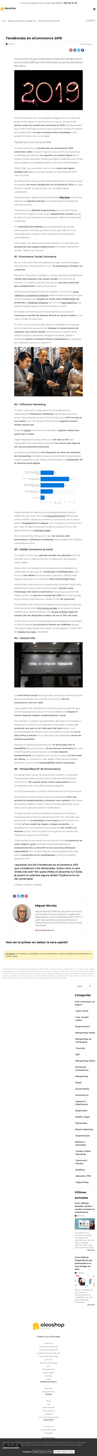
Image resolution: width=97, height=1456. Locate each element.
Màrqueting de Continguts (83, 1040)
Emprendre (81, 1110)
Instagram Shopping (38, 302)
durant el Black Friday (63, 612)
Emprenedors (82, 1026)
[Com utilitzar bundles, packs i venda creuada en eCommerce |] (85, 1224)
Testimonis (48, 1388)
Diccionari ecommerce (82, 1068)
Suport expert (48, 1373)
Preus (48, 1379)
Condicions (48, 1426)
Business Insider (42, 530)
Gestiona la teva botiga (48, 1356)
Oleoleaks (48, 1433)
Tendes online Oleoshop (83, 1152)
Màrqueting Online (85, 1033)
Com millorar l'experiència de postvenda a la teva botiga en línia (83, 1263)
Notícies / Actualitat (80, 1143)
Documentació (48, 1411)
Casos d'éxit (81, 1011)
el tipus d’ (55, 516)
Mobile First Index (27, 632)
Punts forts (48, 1343)
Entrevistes (81, 1123)
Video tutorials (48, 1407)
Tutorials (80, 1048)
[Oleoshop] (7, 8)
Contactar (48, 1414)
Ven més (48, 1360)
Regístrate (10, 954)
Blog (49, 1401)
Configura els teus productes (48, 1353)
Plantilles (48, 1376)
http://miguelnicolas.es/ (44, 930)
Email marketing (84, 1129)
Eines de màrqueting (48, 1363)
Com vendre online (82, 1018)
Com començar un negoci (85, 1003)
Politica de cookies (48, 1430)
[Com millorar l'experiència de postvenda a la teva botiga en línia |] (85, 1281)
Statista (27, 430)
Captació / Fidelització (81, 1103)
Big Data (65, 197)
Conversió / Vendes (81, 1162)
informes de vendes (47, 608)
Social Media (82, 1089)
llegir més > (91, 1250)
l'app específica (69, 302)
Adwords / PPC (83, 1176)
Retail (78, 1082)
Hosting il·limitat (48, 1369)
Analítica (80, 1170)
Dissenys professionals (48, 1347)
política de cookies (11, 1448)
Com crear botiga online (49, 1417)
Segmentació (82, 1136)
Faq (48, 1404)
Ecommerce (81, 1095)
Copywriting (82, 1182)
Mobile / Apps (82, 1117)
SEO (77, 1054)
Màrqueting (81, 1076)
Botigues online (48, 1392)
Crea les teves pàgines (48, 1350)
